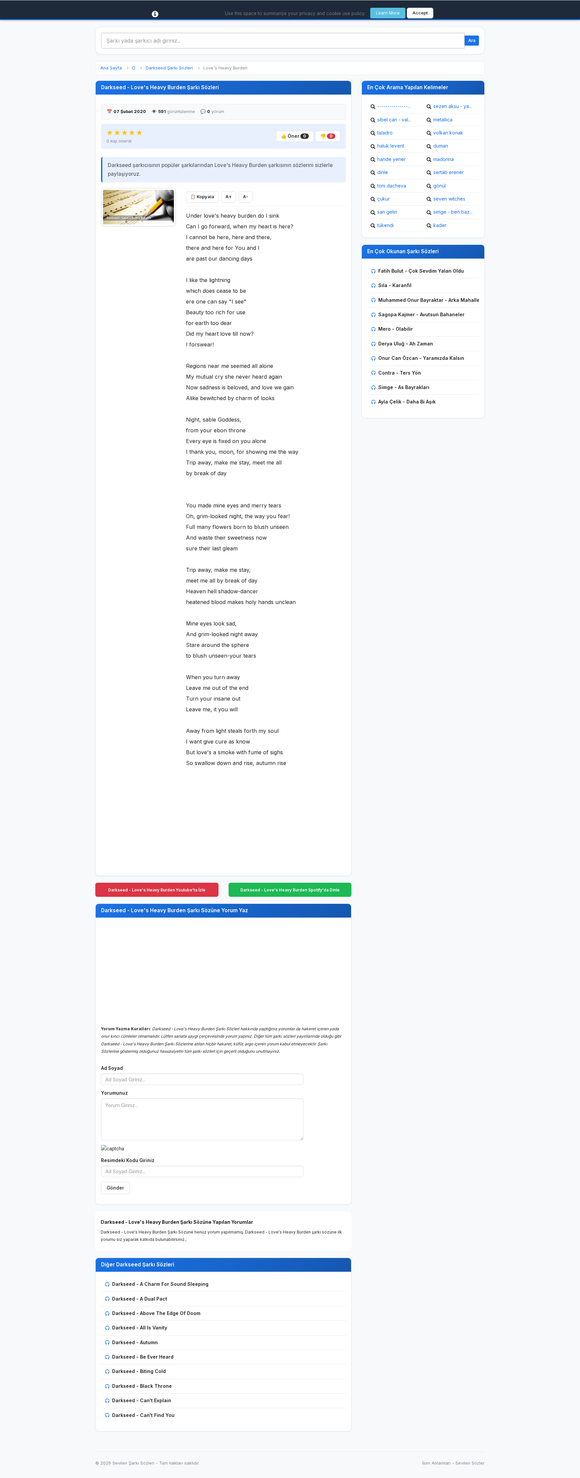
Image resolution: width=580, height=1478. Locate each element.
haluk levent (390, 146)
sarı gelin (387, 212)
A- (245, 196)
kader (439, 225)
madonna (443, 159)
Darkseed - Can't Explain (141, 1400)
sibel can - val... (394, 119)
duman (440, 146)
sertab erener (448, 172)
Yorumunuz (114, 1093)
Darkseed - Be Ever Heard (143, 1357)
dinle (382, 172)
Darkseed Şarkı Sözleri (169, 67)
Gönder (115, 1188)
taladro (385, 132)
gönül (439, 185)
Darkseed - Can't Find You (143, 1415)
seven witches (449, 199)
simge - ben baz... (453, 212)
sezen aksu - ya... (452, 106)
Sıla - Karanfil (395, 285)
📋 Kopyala (202, 196)
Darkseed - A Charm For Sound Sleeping (160, 1284)
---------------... (393, 106)
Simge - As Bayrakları (403, 387)
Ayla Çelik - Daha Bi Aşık (407, 401)
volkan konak (448, 132)
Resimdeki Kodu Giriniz (127, 1160)
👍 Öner (293, 136)
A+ (229, 196)
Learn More (388, 12)
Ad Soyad (112, 1068)
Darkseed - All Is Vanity (139, 1327)
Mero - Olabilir (395, 329)
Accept (420, 12)
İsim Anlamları (436, 1463)
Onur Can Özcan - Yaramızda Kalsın (421, 358)
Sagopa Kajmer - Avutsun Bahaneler (421, 314)
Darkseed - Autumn (135, 1342)
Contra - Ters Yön (399, 373)
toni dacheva (391, 185)
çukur (383, 199)
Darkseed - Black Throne (142, 1386)
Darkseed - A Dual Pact (139, 1299)
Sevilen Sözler (470, 1463)
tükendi (385, 225)
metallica (442, 119)
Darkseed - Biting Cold (139, 1371)
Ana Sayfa (111, 67)
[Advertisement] (138, 331)
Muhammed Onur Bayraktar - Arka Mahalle (429, 300)
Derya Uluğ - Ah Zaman (405, 343)
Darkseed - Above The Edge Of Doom (156, 1313)
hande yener (391, 159)
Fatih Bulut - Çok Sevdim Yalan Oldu (421, 271)
